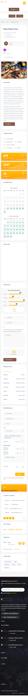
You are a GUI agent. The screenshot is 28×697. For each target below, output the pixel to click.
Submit (18, 474)
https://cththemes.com (16, 512)
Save (13, 16)
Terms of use (15, 693)
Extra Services (7, 445)
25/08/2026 (9, 431)
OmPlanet (4, 690)
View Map (13, 9)
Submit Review (8, 359)
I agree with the (10, 593)
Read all (3, 652)
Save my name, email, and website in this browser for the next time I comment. (13, 330)
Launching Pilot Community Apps (16, 631)
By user (8, 53)
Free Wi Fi (19, 147)
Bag (15, 561)
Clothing (7, 564)
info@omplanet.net (11, 617)
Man (13, 564)
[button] (12, 75)
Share (20, 16)
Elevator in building (10, 144)
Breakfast (19, 141)
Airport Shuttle (9, 141)
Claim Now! (17, 549)
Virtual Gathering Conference (15, 645)
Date (4, 427)
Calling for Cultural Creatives (15, 638)
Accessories (8, 561)
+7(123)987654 (8, 34)
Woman (7, 567)
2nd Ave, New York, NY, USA (10, 32)
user (9, 542)
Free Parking (9, 147)
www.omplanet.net (13, 613)
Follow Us (3, 684)
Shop (19, 564)
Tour (7, 22)
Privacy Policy (13, 593)
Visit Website (8, 124)
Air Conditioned (9, 138)
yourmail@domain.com (10, 36)
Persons (5, 441)
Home (2, 22)
